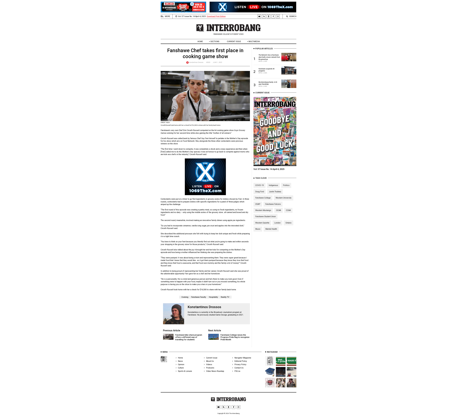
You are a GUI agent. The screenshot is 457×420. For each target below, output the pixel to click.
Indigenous (273, 185)
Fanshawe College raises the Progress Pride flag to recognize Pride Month (235, 337)
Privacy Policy (239, 364)
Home (200, 41)
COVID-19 (259, 185)
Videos (208, 364)
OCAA (278, 210)
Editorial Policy (240, 361)
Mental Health (271, 229)
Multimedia (254, 41)
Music (257, 229)
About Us (209, 361)
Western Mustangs (263, 210)
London (277, 223)
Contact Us (238, 368)
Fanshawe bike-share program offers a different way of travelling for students (188, 337)
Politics (286, 185)
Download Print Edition (216, 16)
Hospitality (213, 297)
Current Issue (234, 41)
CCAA (288, 210)
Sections (214, 41)
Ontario (288, 223)
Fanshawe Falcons (273, 204)
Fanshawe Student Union (265, 216)
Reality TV (225, 297)
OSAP (257, 204)
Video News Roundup (214, 371)
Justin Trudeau (275, 191)
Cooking (184, 297)
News (208, 62)
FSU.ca (236, 371)
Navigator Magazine (242, 358)
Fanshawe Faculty (198, 297)
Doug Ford (259, 191)
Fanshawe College (263, 198)
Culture (180, 368)
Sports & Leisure (184, 371)
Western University (283, 198)
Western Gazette (262, 223)
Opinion (180, 364)
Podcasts (209, 368)
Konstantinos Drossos (196, 62)
